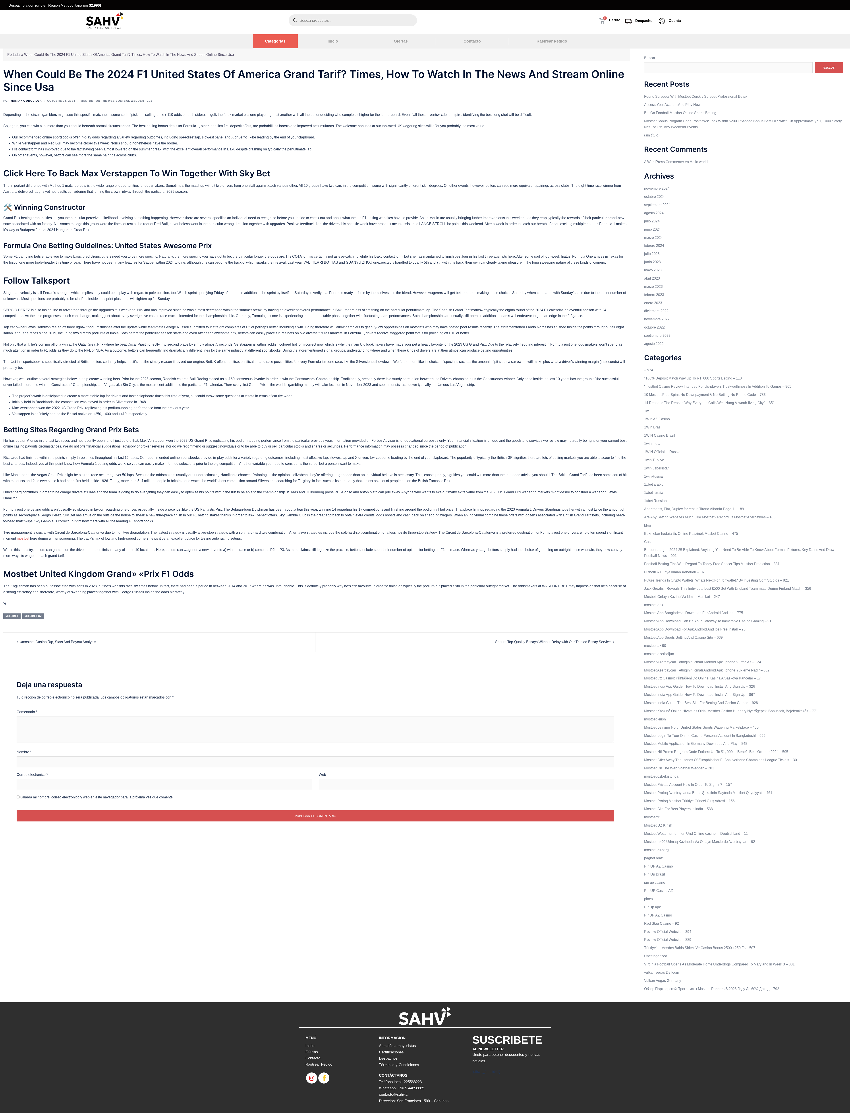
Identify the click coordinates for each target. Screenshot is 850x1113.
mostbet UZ (33, 616)
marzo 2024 (653, 237)
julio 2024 (652, 221)
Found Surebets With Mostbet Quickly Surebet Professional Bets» (695, 96)
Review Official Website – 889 (667, 940)
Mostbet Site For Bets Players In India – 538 (678, 809)
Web (322, 774)
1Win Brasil (653, 427)
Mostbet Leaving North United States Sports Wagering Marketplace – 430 (701, 727)
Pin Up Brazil (654, 874)
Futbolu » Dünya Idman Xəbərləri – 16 (674, 572)
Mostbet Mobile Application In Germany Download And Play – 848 (695, 743)
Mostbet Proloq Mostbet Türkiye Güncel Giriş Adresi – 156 (689, 801)
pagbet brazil (654, 858)
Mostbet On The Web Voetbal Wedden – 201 (679, 768)
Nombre (24, 752)
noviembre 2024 (657, 188)
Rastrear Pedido (552, 41)
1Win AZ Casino (657, 419)
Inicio (333, 41)
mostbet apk (653, 605)
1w (646, 411)
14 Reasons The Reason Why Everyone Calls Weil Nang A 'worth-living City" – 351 (709, 403)
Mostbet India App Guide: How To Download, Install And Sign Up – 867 (699, 695)
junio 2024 (652, 229)
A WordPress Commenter (664, 162)
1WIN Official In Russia (662, 452)
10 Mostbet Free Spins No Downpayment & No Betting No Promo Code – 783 (705, 395)
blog (647, 525)
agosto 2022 (654, 344)
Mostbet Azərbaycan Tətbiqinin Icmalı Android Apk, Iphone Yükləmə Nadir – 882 (706, 670)
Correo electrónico (32, 774)
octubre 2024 (654, 196)
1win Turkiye (654, 460)
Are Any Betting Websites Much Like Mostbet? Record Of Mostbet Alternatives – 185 (709, 517)
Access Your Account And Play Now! (672, 105)
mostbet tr (651, 817)
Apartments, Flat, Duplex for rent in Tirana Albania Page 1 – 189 (694, 509)
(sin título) (651, 135)
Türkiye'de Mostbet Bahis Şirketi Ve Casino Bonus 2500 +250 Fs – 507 (699, 948)
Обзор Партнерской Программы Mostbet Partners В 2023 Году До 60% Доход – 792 (711, 989)
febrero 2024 (654, 245)
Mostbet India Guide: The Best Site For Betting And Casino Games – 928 (701, 703)
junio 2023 (652, 262)
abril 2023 (652, 278)
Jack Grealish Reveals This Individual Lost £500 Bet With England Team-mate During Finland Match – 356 (727, 588)
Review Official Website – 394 (667, 932)
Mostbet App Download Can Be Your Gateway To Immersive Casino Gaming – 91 (707, 621)
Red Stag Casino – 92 (661, 923)
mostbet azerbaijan (659, 654)
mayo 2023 (653, 270)
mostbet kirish (655, 719)
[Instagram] (311, 1078)
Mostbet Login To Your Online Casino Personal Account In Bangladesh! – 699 (704, 735)
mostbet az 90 (655, 646)
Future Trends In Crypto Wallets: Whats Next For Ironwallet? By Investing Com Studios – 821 (716, 580)
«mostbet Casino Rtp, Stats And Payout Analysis (58, 642)
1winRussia (653, 476)
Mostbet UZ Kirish (658, 825)
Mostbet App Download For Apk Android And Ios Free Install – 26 (695, 629)
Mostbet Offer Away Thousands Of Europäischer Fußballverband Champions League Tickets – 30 (720, 760)
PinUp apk (652, 907)
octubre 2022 (654, 327)
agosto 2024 (654, 213)
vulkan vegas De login (661, 972)
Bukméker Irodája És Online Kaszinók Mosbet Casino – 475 (691, 533)
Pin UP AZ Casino (658, 866)
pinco (648, 899)
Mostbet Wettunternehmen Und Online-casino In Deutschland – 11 (696, 833)
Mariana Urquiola (26, 100)
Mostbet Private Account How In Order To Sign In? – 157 (688, 784)
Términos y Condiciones (399, 1065)
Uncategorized (655, 956)
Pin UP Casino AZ (658, 891)
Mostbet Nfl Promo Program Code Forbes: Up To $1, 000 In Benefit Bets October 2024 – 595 (716, 752)
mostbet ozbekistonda (661, 776)
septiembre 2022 (657, 335)
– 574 (648, 370)
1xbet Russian (655, 501)
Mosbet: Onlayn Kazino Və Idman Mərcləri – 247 (682, 597)
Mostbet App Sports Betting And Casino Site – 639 (683, 637)
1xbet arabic (653, 484)
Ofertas (401, 41)
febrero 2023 (654, 295)
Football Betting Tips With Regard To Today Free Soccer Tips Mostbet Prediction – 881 (712, 564)
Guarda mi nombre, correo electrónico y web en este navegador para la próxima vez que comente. (97, 797)
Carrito (614, 20)
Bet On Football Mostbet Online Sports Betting (680, 113)
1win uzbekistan (657, 468)
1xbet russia (653, 492)
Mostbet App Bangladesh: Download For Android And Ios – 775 (693, 613)
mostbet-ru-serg (656, 850)
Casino (649, 542)
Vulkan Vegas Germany (662, 981)
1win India (652, 444)
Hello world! (699, 162)
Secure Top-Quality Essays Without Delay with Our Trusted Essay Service (553, 642)
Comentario (27, 712)
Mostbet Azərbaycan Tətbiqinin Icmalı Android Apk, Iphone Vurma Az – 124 (702, 662)
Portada (13, 54)
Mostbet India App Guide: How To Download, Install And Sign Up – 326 (699, 686)
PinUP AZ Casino (658, 915)
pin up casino (654, 882)
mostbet (23, 538)
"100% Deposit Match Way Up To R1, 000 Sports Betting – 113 (693, 378)
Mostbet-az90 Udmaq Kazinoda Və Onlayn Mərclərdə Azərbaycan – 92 (699, 842)
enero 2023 (653, 303)
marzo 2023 (653, 286)
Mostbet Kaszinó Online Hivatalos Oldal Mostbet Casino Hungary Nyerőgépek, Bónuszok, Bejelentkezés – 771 (731, 711)
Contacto (472, 41)
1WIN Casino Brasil (659, 435)
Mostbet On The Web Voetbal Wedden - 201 (116, 100)
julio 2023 (652, 254)
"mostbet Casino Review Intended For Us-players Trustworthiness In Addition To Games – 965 (717, 386)
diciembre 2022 (656, 311)
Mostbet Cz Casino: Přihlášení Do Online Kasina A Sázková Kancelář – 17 (702, 678)
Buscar (649, 58)
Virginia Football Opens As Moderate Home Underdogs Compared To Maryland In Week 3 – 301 (719, 964)
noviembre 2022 (657, 319)
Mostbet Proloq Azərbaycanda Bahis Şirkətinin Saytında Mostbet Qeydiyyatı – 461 (708, 793)
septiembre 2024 (657, 205)
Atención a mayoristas (397, 1046)
